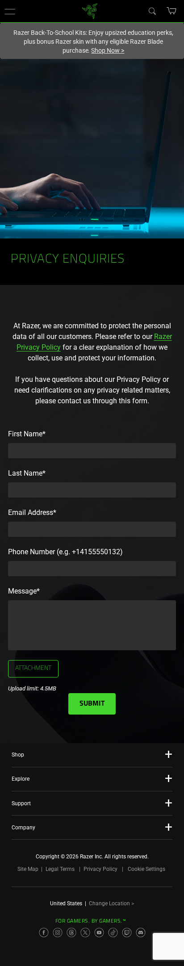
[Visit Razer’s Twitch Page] (127, 932)
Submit (92, 703)
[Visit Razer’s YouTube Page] (99, 932)
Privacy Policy (100, 869)
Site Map (27, 869)
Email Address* (32, 512)
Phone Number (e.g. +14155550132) (65, 552)
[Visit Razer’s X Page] (85, 932)
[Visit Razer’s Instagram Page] (57, 932)
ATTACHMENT (33, 668)
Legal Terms (60, 869)
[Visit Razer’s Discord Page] (140, 932)
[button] (9, 11)
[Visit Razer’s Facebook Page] (44, 932)
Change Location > (111, 903)
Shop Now (107, 50)
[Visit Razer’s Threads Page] (71, 932)
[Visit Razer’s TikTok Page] (113, 932)
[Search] (152, 10)
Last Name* (27, 473)
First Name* (27, 434)
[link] (90, 10)
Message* (24, 591)
